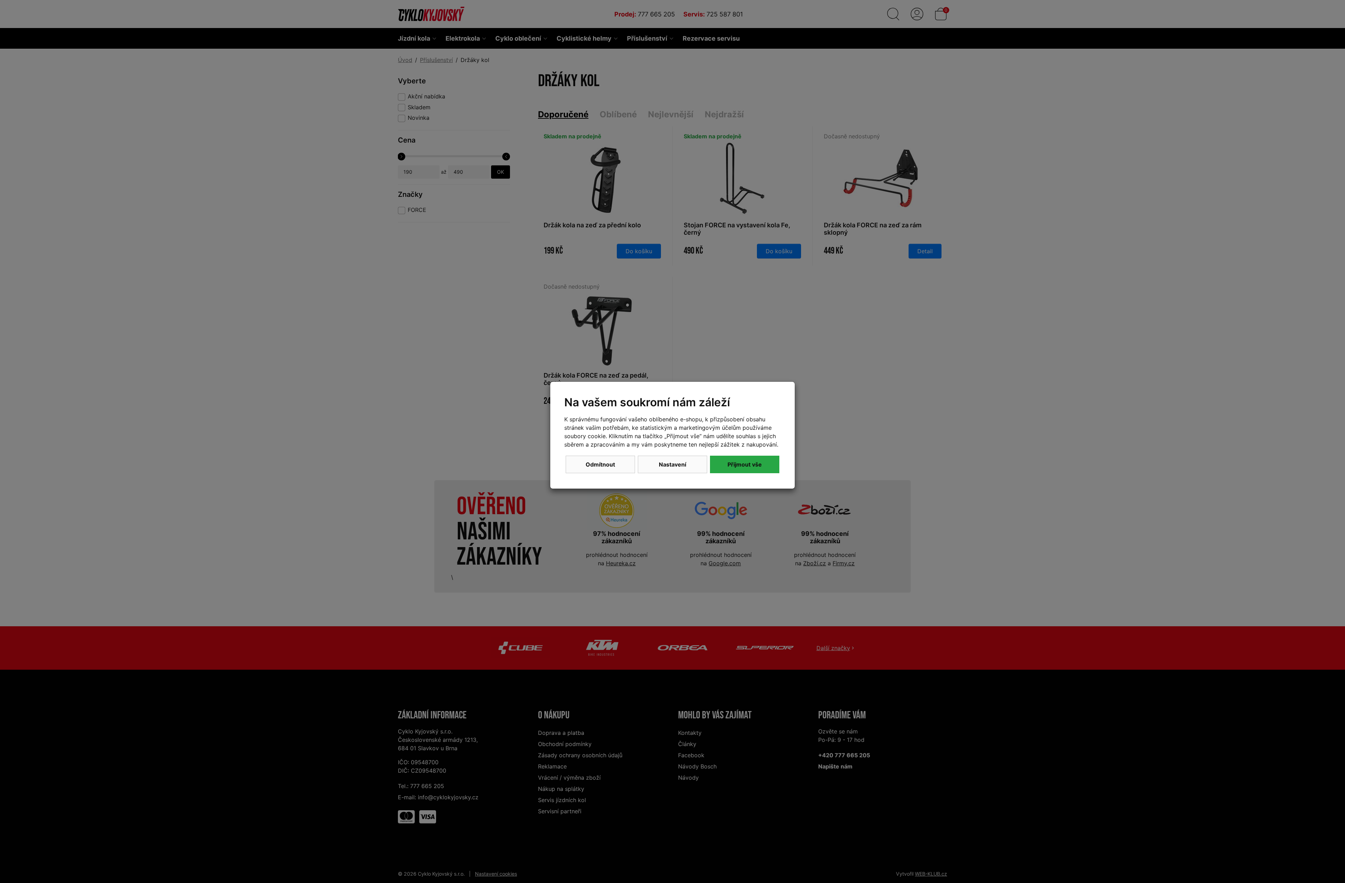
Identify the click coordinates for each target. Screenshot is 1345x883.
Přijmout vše (744, 464)
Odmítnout (600, 464)
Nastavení (672, 464)
